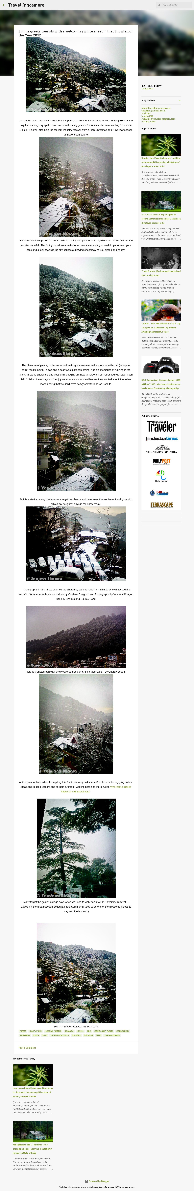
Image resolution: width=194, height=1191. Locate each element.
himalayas (69, 1031)
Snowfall (76, 1035)
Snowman (88, 1035)
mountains (25, 1035)
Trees (98, 1035)
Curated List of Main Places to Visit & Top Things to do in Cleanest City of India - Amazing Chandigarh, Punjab (160, 327)
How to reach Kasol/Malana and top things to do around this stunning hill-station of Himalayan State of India (33, 1092)
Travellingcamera (26, 4)
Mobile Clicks (122, 1031)
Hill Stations (36, 1031)
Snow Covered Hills (60, 1035)
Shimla (36, 1035)
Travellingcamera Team (153, 110)
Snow (44, 1035)
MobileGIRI (147, 116)
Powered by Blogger (98, 1181)
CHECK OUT (147, 88)
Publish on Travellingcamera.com (158, 119)
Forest (23, 1031)
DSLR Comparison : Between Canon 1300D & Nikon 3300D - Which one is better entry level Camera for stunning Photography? (160, 384)
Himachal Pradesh (53, 1031)
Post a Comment (27, 1048)
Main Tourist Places (103, 1031)
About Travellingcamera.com (156, 108)
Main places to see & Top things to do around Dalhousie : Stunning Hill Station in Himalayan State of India (32, 1149)
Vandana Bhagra (112, 1035)
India (89, 1031)
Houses (80, 1031)
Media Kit (146, 113)
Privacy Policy (148, 121)
